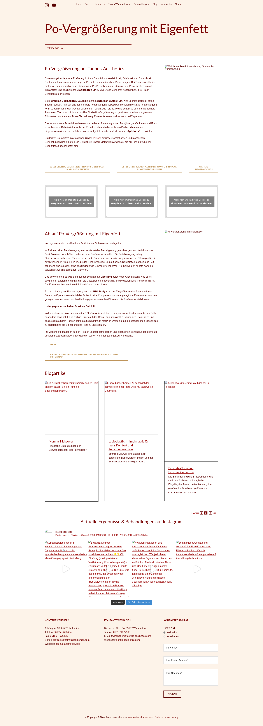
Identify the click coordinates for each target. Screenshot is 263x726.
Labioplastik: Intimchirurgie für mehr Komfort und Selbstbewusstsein (129, 445)
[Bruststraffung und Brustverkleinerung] (191, 421)
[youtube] (54, 5)
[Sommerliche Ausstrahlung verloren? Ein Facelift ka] (197, 569)
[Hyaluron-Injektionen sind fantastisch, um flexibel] (153, 569)
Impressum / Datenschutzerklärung (160, 717)
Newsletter (133, 717)
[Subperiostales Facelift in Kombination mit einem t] (66, 569)
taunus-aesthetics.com (68, 644)
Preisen (97, 138)
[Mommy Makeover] (71, 408)
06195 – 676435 (59, 636)
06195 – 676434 (63, 632)
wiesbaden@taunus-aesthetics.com (131, 636)
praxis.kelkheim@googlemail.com (71, 640)
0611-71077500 (121, 632)
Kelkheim (172, 632)
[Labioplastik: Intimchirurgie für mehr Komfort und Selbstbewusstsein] (131, 408)
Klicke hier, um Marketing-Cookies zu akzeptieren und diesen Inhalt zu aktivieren (71, 201)
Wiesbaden (173, 636)
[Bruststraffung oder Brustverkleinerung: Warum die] (109, 569)
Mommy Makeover (61, 441)
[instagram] (47, 5)
